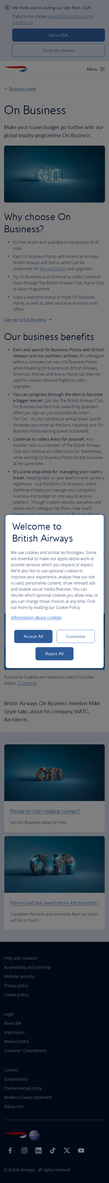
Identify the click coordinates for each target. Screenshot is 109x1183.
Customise (76, 636)
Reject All (54, 653)
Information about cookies (36, 617)
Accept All (33, 636)
